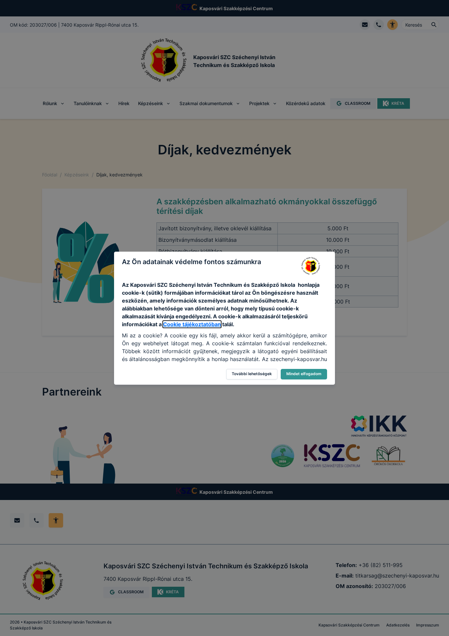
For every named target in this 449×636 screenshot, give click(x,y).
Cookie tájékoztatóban (192, 324)
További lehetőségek (252, 373)
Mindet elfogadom (303, 373)
